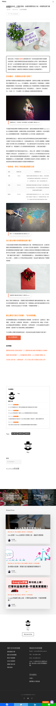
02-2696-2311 (37, 658)
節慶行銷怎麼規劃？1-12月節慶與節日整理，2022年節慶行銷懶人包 (25, 355)
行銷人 (31, 678)
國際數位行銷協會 (34, 681)
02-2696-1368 (36, 654)
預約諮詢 (9, 667)
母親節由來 (20, 433)
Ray (9, 9)
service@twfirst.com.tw (40, 651)
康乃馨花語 (14, 433)
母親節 (21, 59)
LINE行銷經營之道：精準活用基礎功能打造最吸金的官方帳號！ (23, 407)
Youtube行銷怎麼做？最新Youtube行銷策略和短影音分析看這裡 (23, 413)
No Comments (14, 14)
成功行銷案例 (11, 661)
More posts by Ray (28, 634)
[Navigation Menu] (53, 1)
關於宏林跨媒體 (11, 655)
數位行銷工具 (11, 531)
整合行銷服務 (11, 658)
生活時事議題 (23, 9)
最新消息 (24, 531)
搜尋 (7, 458)
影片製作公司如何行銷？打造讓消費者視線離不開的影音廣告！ (23, 424)
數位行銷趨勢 (18, 531)
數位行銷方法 (16, 404)
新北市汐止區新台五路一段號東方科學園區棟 (38, 663)
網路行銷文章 (11, 664)
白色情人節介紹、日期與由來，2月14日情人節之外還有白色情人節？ (26, 359)
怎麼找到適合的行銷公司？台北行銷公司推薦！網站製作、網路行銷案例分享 (26, 418)
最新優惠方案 (11, 651)
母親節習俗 (27, 433)
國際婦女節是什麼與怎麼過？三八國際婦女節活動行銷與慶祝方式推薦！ (27, 350)
